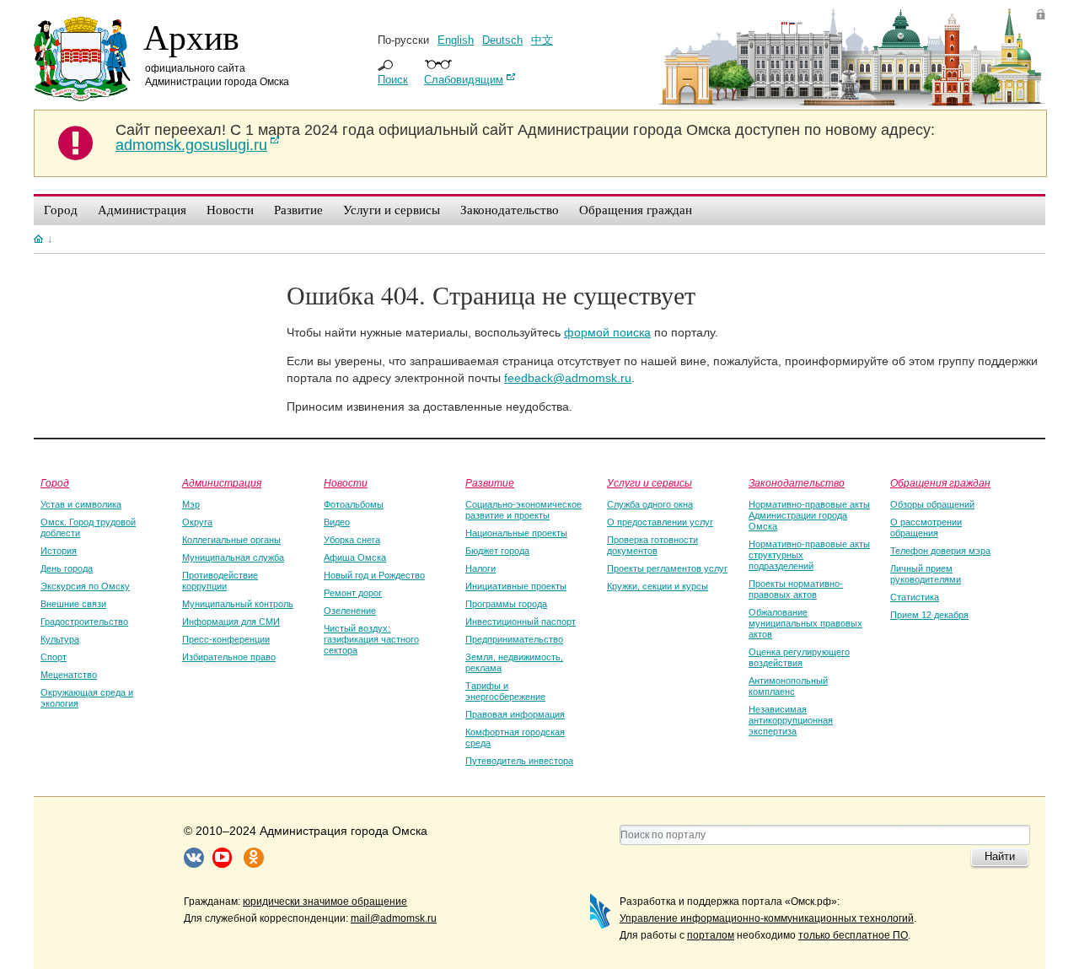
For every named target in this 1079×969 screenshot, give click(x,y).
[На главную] (38, 238)
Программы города (506, 604)
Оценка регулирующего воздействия (799, 657)
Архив (191, 36)
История (58, 551)
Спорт (53, 657)
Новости (346, 482)
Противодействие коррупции (220, 580)
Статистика (914, 597)
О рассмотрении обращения (926, 527)
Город (54, 482)
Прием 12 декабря (929, 615)
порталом (710, 935)
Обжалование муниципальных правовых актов (805, 623)
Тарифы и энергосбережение (505, 691)
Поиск (393, 79)
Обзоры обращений (932, 504)
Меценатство (68, 675)
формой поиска (607, 332)
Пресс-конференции (226, 639)
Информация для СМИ (231, 621)
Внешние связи (73, 604)
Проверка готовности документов (652, 545)
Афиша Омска (355, 557)
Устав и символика (80, 504)
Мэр (191, 504)
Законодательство (797, 482)
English (456, 40)
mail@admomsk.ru (394, 918)
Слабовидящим (463, 79)
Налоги (480, 568)
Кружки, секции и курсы (657, 586)
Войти (1040, 13)
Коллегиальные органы (231, 540)
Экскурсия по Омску (85, 586)
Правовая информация (515, 714)
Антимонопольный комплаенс (788, 686)
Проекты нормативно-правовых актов (796, 589)
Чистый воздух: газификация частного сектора (371, 639)
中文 (542, 40)
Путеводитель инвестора (519, 761)
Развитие (489, 482)
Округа (197, 522)
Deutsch (502, 40)
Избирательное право (229, 657)
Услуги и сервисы (649, 482)
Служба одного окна (650, 504)
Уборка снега (352, 540)
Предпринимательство (514, 639)
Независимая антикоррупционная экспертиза (791, 720)
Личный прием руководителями (925, 573)
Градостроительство (84, 621)
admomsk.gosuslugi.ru (191, 145)
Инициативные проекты (515, 586)
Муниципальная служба (233, 557)
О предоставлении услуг (660, 522)
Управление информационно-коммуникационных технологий (767, 918)
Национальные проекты (516, 533)
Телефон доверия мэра (940, 551)
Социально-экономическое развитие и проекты (523, 509)
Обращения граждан (940, 482)
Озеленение (350, 611)
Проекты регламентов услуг (667, 568)
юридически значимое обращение (325, 901)
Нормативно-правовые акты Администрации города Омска (809, 515)
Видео (337, 522)
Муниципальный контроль (237, 604)
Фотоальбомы (354, 504)
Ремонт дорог (353, 593)
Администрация (221, 482)
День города (66, 568)
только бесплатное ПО (853, 935)
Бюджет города (497, 551)
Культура (59, 639)
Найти (1000, 856)
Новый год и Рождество (374, 575)
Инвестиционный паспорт (520, 621)
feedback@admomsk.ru (567, 378)
